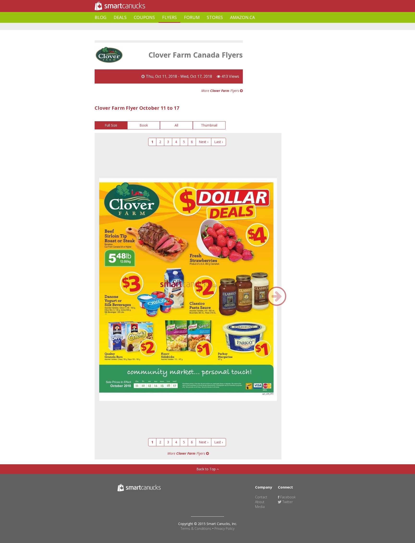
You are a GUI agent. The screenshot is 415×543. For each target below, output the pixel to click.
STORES (215, 17)
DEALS (120, 17)
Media (260, 506)
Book (144, 125)
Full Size (111, 125)
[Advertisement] (182, 26)
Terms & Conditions (196, 528)
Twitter (287, 502)
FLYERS (169, 17)
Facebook (287, 497)
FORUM (192, 17)
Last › (218, 141)
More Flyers (220, 90)
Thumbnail (209, 125)
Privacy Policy (224, 528)
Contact (261, 497)
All (176, 125)
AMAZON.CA (242, 17)
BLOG (100, 17)
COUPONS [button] (144, 17)
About (259, 502)
